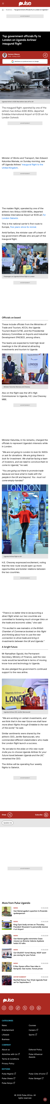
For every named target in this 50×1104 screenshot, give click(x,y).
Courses (32, 1025)
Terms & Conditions (10, 1059)
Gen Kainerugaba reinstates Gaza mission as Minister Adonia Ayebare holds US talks (28, 941)
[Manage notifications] (45, 1099)
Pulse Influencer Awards (36, 1055)
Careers (32, 1030)
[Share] (45, 55)
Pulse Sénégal (35, 1078)
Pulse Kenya (7, 1083)
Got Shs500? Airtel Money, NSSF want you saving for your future (29, 954)
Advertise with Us (9, 1054)
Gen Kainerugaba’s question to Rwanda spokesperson (30, 912)
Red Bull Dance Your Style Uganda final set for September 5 (30, 981)
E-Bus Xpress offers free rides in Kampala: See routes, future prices (28, 967)
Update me (7, 823)
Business (9, 10)
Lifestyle (5, 1035)
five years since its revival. (23, 227)
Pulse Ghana (7, 1078)
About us (6, 1049)
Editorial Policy (35, 1049)
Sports (31, 1035)
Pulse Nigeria (7, 1074)
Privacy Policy (8, 1063)
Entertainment (19, 977)
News (15, 908)
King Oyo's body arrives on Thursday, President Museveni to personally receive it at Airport (30, 926)
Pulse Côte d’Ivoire (37, 1074)
